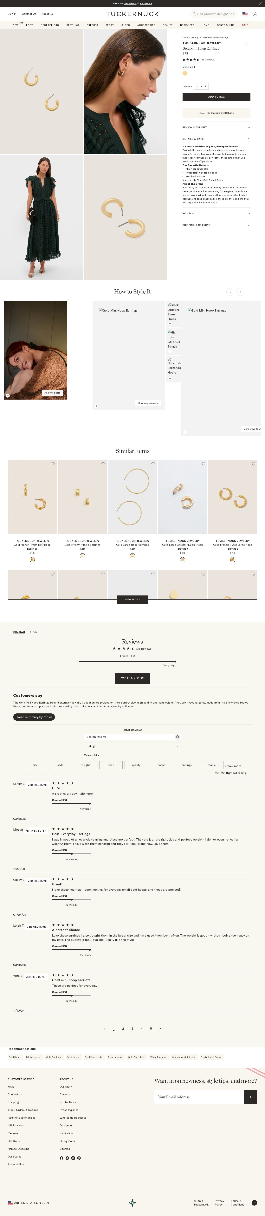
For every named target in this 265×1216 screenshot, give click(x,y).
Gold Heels (73, 1057)
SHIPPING (130, 3)
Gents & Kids (226, 25)
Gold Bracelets (136, 1057)
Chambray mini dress (183, 1057)
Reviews (13, 1133)
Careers (65, 1094)
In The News (68, 1102)
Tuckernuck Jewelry (202, 43)
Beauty (168, 25)
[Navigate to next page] (160, 1028)
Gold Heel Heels (93, 1057)
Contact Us (29, 14)
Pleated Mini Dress (211, 1057)
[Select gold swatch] (32, 559)
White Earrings (158, 1057)
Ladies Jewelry (190, 37)
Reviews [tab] (19, 632)
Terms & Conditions (237, 1202)
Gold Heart (14, 1057)
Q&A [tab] (33, 632)
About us (66, 1079)
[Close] (260, 3)
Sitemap (65, 1149)
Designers (187, 25)
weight (85, 765)
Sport (110, 25)
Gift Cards (14, 1141)
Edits (29, 25)
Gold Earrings (53, 1057)
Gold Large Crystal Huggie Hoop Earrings (182, 546)
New (16, 24)
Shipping (13, 1102)
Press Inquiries (69, 1110)
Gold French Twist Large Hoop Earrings (232, 546)
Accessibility (16, 1164)
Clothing (72, 25)
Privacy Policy (219, 1202)
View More (132, 599)
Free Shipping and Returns (220, 112)
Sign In (12, 14)
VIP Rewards (16, 1125)
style (60, 765)
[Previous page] (230, 292)
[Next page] (240, 292)
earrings (187, 765)
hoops (161, 765)
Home (205, 25)
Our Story (66, 1086)
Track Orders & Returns (23, 1110)
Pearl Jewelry (115, 1057)
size (35, 765)
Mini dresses (33, 1057)
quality (136, 765)
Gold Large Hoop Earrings (132, 544)
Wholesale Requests (73, 1117)
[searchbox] (129, 737)
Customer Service (21, 1079)
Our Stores (14, 1156)
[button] (248, 42)
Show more (233, 766)
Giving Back (67, 1141)
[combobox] (132, 745)
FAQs (11, 1086)
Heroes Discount (18, 1149)
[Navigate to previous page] (104, 1028)
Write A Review (132, 678)
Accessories (146, 25)
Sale (245, 25)
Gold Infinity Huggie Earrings (82, 544)
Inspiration (66, 1133)
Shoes (125, 25)
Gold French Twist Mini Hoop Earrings (32, 546)
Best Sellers (50, 25)
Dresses (92, 25)
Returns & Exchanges (21, 1117)
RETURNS (146, 3)
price (111, 765)
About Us (47, 14)
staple (212, 765)
